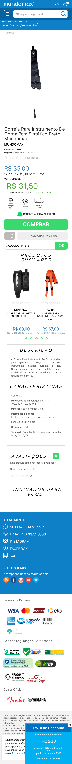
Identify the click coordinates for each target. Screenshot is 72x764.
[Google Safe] (34, 652)
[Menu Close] (7, 14)
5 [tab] (45, 338)
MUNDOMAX (13, 144)
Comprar (36, 224)
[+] (56, 456)
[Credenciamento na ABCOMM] (55, 652)
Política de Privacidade (24, 753)
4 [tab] (40, 338)
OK (61, 245)
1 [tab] (24, 338)
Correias (10, 32)
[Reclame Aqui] (18, 664)
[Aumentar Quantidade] (12, 234)
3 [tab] (35, 338)
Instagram (19, 541)
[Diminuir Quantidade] (12, 238)
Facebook (19, 549)
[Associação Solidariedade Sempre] (36, 677)
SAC (13, 556)
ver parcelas (12, 178)
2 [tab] (29, 338)
